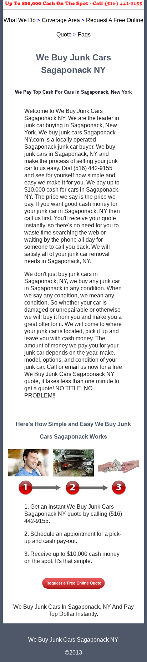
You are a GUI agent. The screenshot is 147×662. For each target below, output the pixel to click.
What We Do (20, 20)
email (72, 367)
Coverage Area (61, 20)
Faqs (84, 34)
